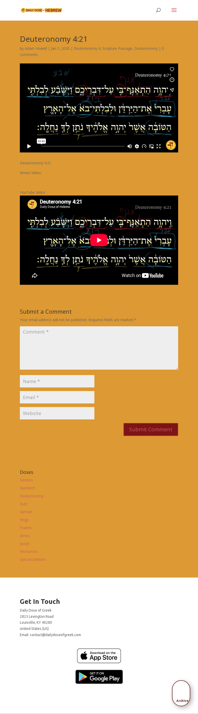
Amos (25, 535)
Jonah (24, 543)
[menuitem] (182, 691)
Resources (28, 551)
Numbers (27, 487)
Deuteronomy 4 (87, 48)
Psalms (26, 527)
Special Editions (33, 559)
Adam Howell (36, 48)
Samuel (26, 511)
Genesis (26, 479)
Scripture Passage (117, 48)
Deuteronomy (146, 48)
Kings (24, 519)
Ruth (24, 503)
